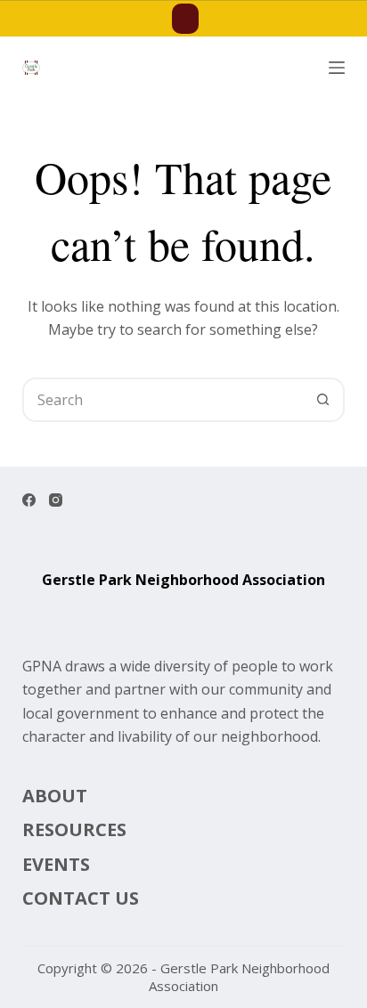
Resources (74, 829)
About (54, 796)
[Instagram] (55, 500)
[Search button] (322, 399)
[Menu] (337, 68)
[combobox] (163, 400)
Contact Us (80, 898)
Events (56, 864)
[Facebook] (29, 500)
